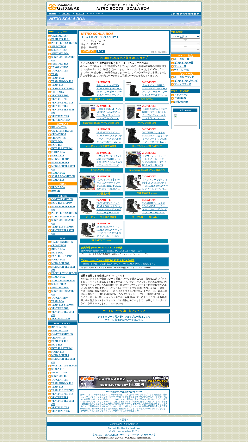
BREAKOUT (97, 169)
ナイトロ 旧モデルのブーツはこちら (124, 319)
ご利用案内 (116, 423)
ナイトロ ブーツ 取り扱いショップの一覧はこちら (124, 316)
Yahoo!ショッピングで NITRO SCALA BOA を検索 (107, 260)
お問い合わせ (131, 423)
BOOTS (80, 13)
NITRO (66, 13)
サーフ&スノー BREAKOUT (147, 146)
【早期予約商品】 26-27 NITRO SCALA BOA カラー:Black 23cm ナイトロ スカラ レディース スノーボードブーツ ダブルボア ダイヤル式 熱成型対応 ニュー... (108, 118)
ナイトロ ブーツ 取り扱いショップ (124, 310)
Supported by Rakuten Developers (124, 428)
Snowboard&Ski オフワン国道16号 (101, 122)
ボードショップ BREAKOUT (101, 146)
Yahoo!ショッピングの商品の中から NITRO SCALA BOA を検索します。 (118, 263)
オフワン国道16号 (147, 122)
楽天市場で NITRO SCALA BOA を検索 (101, 247)
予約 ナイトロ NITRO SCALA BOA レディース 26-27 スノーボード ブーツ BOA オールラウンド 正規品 (109, 91)
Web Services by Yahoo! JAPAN (124, 431)
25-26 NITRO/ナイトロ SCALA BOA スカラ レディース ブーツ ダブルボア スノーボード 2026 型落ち (109, 209)
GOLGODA (101, 99)
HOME (52, 13)
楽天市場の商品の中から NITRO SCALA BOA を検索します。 (113, 250)
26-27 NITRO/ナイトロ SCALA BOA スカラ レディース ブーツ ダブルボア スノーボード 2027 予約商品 (109, 138)
